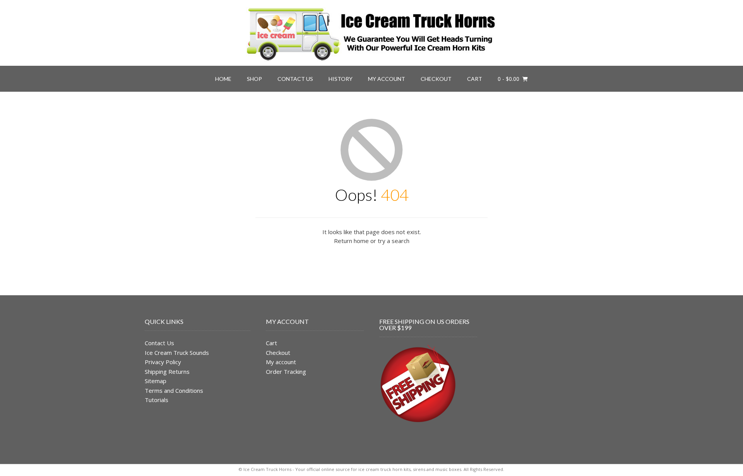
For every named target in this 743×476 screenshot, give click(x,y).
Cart (474, 78)
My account (386, 78)
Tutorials (156, 400)
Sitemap (155, 381)
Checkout (436, 78)
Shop (254, 78)
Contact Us (295, 78)
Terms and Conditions (174, 390)
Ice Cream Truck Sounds (177, 352)
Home (223, 78)
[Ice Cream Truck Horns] (371, 33)
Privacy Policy (163, 362)
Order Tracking (286, 371)
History (341, 78)
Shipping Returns (167, 371)
